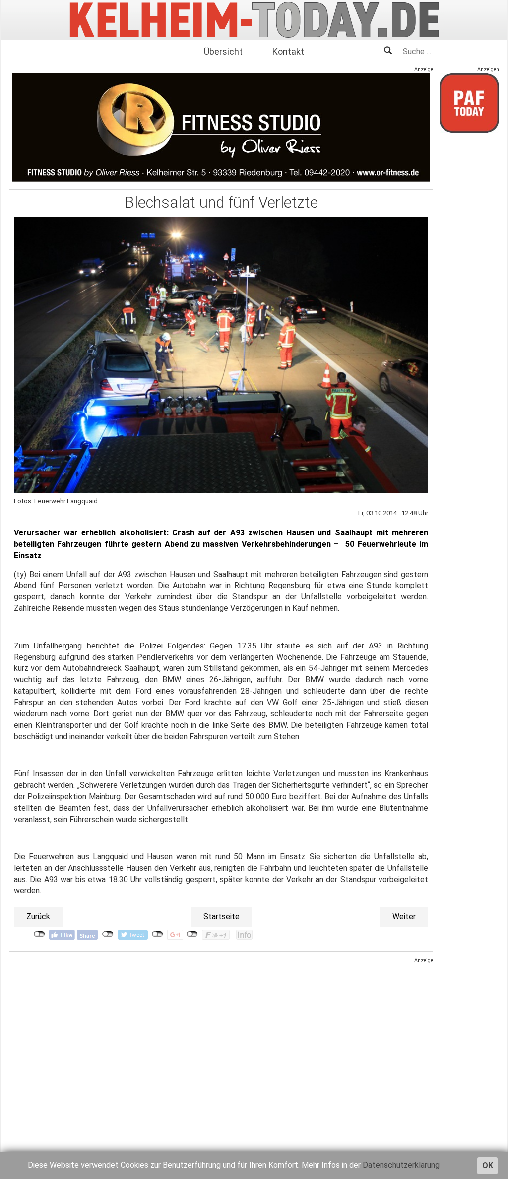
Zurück (38, 916)
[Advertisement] (221, 1033)
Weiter (404, 916)
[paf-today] (469, 103)
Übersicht (223, 51)
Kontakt (288, 51)
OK (487, 1165)
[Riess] (221, 127)
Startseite (221, 916)
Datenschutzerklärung (401, 1165)
